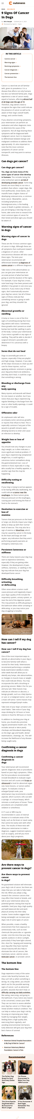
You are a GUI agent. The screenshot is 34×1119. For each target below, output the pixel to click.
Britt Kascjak (8, 21)
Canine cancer (10, 59)
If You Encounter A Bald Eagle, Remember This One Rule (25, 1105)
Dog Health (11, 9)
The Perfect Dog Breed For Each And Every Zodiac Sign (8, 1079)
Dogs (3, 9)
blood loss (20, 530)
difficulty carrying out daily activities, (16, 992)
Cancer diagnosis (11, 70)
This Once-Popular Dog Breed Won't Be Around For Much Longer (9, 1105)
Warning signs (10, 62)
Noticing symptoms (12, 66)
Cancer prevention (11, 73)
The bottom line (11, 77)
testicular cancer (8, 957)
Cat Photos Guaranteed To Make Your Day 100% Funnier (23, 1079)
